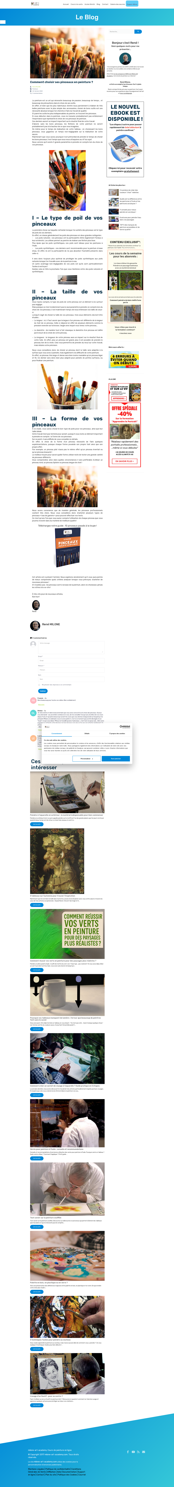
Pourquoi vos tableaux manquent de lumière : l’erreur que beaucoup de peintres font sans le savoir (65, 1019)
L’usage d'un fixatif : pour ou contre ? (46, 1396)
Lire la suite (36, 824)
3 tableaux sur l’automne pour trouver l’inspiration (52, 896)
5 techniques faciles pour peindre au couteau (50, 1340)
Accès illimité (90, 4)
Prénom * (41, 666)
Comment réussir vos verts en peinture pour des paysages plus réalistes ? (63, 961)
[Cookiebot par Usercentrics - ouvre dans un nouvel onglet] (121, 726)
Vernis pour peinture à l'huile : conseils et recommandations (56, 1149)
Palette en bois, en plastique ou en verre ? (49, 1283)
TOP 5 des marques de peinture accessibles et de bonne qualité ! (130, 227)
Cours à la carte (77, 4)
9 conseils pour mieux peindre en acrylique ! (128, 211)
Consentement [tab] (57, 733)
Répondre (41, 705)
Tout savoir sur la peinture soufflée (45, 1218)
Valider (43, 691)
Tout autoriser (116, 759)
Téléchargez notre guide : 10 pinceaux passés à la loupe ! (67, 525)
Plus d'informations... (129, 248)
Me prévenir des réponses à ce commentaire (56, 685)
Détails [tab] (87, 733)
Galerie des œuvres (117, 4)
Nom (39, 675)
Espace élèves (132, 4)
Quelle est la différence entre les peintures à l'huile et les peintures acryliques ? (131, 201)
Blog (98, 4)
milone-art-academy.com (45, 1461)
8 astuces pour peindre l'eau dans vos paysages (130, 219)
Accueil (66, 4)
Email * (40, 656)
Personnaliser (85, 759)
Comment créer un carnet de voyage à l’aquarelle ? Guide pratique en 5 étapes (65, 1086)
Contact (105, 4)
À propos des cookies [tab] (117, 733)
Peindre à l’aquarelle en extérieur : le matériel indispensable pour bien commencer (66, 815)
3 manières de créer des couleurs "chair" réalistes (129, 191)
